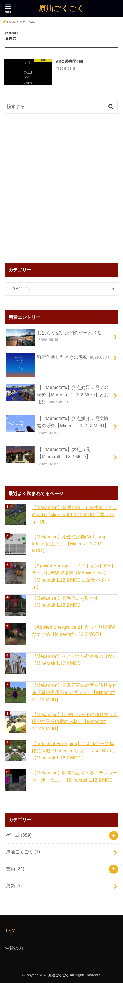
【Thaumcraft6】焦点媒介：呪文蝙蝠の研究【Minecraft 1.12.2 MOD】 (73, 425)
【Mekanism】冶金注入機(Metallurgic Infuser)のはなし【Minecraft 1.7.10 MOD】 (70, 543)
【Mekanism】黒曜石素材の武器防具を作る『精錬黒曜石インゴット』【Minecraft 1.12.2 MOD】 (74, 692)
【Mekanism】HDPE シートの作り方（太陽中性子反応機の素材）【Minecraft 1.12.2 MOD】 (75, 721)
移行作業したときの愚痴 (73, 357)
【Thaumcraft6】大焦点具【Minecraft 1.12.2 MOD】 (63, 456)
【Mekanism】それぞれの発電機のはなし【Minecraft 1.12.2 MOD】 (74, 660)
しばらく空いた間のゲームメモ (69, 336)
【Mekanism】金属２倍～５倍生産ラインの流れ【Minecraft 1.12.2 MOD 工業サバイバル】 (74, 514)
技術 (15, 868)
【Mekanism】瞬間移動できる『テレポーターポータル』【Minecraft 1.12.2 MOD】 (74, 776)
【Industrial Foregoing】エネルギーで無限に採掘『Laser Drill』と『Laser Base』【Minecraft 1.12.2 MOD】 (74, 750)
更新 (14, 885)
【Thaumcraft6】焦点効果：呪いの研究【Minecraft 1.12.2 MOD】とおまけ (73, 394)
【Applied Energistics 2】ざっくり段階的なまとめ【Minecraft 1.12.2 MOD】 (74, 630)
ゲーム (18, 835)
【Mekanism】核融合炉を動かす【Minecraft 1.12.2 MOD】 (65, 601)
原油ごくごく (61, 7)
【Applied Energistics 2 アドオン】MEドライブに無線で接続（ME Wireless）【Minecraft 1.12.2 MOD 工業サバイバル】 (73, 576)
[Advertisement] (61, 186)
